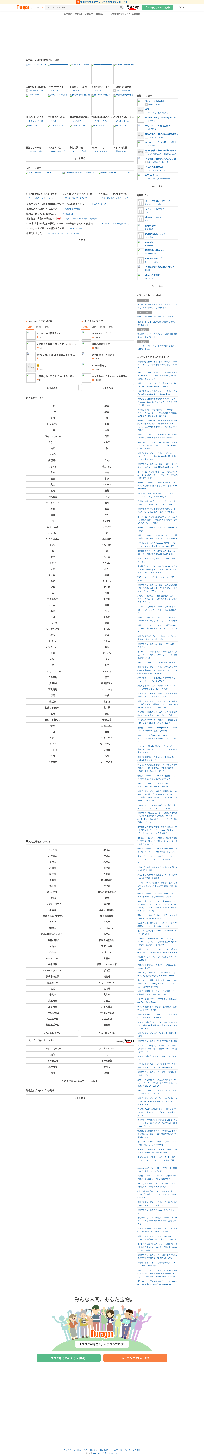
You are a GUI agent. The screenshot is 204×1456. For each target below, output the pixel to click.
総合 (47, 326)
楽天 (107, 677)
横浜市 (107, 849)
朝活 (107, 502)
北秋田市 (52, 1000)
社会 (53, 514)
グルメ (107, 496)
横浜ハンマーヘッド (107, 964)
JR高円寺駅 (53, 1012)
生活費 (52, 701)
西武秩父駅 (52, 892)
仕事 (53, 430)
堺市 (107, 898)
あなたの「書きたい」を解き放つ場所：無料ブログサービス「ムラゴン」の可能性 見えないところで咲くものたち (157, 598)
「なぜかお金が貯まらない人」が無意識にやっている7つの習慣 (123, 87)
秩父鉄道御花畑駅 (107, 892)
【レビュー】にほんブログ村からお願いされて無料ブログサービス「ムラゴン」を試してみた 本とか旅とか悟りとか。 (157, 840)
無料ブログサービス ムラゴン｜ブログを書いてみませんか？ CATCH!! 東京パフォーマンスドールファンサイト (157, 1101)
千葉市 (52, 994)
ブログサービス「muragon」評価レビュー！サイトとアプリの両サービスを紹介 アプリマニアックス (157, 738)
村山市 (52, 946)
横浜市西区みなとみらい (53, 934)
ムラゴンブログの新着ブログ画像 (42, 59)
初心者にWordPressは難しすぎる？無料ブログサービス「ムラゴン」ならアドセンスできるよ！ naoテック (157, 1112)
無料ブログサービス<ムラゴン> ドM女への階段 (156, 662)
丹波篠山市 (52, 982)
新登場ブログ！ (144, 195)
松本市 (52, 952)
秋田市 (52, 867)
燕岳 (53, 988)
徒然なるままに (53, 707)
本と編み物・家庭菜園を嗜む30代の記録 (161, 266)
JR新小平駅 (53, 940)
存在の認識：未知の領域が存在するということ (161, 150)
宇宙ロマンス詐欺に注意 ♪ (80, 87)
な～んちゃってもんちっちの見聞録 (110, 376)
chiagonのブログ (153, 217)
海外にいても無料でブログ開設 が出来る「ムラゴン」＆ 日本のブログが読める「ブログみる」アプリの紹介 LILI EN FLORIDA (157, 1082)
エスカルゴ (52, 599)
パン (107, 659)
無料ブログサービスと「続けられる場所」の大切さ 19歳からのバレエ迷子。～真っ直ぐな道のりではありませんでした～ (157, 375)
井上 (53, 731)
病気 (53, 1072)
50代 (106, 406)
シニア (52, 412)
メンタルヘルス (107, 1048)
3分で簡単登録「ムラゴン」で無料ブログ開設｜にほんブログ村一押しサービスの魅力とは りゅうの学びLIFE (157, 1194)
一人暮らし (52, 683)
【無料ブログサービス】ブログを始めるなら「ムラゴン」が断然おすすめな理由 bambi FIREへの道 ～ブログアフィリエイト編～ (157, 569)
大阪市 (107, 855)
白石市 (107, 958)
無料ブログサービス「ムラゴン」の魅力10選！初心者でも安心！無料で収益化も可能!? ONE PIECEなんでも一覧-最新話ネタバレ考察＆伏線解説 (157, 1273)
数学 (107, 665)
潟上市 (52, 886)
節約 (107, 713)
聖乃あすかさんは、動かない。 (41, 213)
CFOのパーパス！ (35, 117)
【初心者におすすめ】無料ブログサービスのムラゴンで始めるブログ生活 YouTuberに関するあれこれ (157, 1220)
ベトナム (106, 952)
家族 (107, 478)
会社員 (107, 749)
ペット (52, 737)
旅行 (107, 430)
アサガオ (52, 761)
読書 (107, 472)
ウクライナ (52, 922)
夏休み (107, 629)
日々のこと (52, 424)
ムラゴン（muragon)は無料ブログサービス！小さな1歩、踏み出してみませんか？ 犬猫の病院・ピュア (157, 885)
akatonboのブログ (101, 333)
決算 (53, 653)
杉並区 (107, 1000)
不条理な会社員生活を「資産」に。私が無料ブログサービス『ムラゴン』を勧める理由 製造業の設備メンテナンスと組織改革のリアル (157, 412)
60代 (106, 412)
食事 (53, 556)
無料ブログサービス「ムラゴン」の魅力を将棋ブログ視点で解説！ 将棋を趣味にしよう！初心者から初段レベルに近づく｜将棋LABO (157, 704)
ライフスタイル (53, 436)
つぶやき (52, 466)
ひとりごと (52, 526)
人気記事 (89, 13)
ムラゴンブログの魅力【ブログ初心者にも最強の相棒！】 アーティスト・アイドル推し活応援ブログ (157, 609)
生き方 (107, 701)
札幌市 (107, 861)
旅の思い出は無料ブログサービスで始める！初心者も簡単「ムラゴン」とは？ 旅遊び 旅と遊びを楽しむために (157, 1133)
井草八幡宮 (106, 1006)
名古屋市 (52, 855)
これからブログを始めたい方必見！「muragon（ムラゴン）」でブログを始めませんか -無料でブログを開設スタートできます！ (156, 941)
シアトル (52, 898)
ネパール (52, 641)
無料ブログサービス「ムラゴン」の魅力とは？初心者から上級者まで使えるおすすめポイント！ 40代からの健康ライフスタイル (157, 670)
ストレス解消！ (121, 147)
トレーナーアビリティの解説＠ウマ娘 (45, 228)
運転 (53, 713)
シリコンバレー (107, 982)
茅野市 (52, 928)
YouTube (107, 544)
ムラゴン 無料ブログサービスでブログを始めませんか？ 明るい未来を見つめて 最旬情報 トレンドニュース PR (157, 1025)
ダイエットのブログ (154, 208)
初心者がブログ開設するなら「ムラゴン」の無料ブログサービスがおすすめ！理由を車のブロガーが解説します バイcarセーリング (157, 767)
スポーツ (106, 580)
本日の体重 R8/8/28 (154, 166)
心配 (107, 568)
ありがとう (106, 761)
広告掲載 (136, 1450)
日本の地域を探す (107, 1033)
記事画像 (68, 13)
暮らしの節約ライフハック (157, 200)
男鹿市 (52, 880)
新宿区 (107, 970)
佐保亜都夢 (150, 225)
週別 (38, 326)
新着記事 (79, 13)
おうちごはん (52, 538)
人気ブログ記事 (33, 167)
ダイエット (106, 737)
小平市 (107, 934)
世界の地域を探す (52, 1033)
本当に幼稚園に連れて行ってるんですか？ (80, 117)
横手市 (52, 873)
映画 (53, 448)
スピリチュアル (53, 671)
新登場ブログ (102, 13)
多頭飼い (52, 460)
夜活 (53, 635)
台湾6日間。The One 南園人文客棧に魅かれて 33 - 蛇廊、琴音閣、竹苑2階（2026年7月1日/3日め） (57, 354)
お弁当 (107, 442)
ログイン (179, 7)
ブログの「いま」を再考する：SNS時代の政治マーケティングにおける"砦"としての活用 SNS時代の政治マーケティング (157, 445)
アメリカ (52, 849)
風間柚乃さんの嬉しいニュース (41, 208)
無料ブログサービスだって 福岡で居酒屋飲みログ (157, 1040)
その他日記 (106, 1060)
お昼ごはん (106, 725)
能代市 (107, 867)
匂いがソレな (98, 147)
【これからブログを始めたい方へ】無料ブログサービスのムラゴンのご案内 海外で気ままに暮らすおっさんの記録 (157, 1247)
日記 (53, 406)
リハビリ (52, 623)
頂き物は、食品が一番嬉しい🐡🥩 (43, 218)
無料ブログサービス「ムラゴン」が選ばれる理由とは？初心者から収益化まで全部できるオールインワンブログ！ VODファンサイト (157, 587)
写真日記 (52, 689)
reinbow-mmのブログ (155, 258)
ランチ (52, 544)
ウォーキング (107, 743)
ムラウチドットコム (72, 1450)
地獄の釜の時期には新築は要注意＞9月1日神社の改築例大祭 (161, 133)
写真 (53, 586)
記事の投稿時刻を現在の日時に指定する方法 (155, 316)
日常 (107, 436)
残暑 (107, 592)
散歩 (107, 424)
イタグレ (106, 520)
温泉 (53, 580)
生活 (53, 418)
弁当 (53, 617)
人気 (85, 326)
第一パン (106, 653)
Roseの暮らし (99, 365)
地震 (53, 478)
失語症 (107, 617)
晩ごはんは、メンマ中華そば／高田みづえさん (122, 194)
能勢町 (107, 976)
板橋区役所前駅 (107, 910)
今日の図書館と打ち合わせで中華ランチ (46, 194)
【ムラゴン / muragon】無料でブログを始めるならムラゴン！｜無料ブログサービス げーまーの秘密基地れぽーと (157, 654)
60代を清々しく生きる (103, 354)
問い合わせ (125, 1450)
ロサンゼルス (107, 928)
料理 (107, 647)
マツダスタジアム (53, 904)
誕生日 (107, 599)
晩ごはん (106, 466)
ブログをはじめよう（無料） (69, 1358)
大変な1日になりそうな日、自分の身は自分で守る (87, 194)
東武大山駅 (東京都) (53, 916)
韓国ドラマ (106, 683)
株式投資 (52, 496)
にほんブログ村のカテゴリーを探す (80, 1081)
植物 (53, 490)
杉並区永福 (52, 1018)
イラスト (52, 574)
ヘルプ (115, 1450)
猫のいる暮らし (53, 719)
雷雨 (107, 623)
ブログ (107, 460)
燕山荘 (107, 988)
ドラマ (52, 562)
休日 (53, 755)
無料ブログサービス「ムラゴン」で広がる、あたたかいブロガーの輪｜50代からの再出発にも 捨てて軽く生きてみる (157, 456)
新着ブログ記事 (144, 95)
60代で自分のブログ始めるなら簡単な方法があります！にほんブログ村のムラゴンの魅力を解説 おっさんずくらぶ (157, 1122)
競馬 (53, 695)
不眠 (53, 611)
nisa (107, 514)
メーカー (52, 605)
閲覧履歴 (136, 13)
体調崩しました (34, 233)
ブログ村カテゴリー (120, 13)
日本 (53, 568)
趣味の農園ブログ (101, 344)
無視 (107, 731)
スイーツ (106, 484)
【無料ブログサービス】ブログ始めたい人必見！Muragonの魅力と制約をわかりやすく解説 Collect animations (157, 485)
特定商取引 (105, 1450)
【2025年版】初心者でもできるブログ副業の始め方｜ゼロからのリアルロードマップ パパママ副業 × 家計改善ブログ (157, 474)
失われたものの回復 (36, 87)
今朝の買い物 (76, 147)
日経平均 (52, 677)
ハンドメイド (52, 502)
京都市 (52, 861)
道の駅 (107, 707)
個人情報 (94, 1450)
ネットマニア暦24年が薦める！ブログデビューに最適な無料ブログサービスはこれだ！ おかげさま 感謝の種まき (157, 749)
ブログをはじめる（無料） (157, 7)
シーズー (106, 526)
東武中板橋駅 (107, 916)
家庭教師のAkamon (154, 250)
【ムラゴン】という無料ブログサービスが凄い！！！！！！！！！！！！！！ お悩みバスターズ (157, 859)
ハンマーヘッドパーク (53, 970)
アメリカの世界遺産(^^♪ (49, 333)
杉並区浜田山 (52, 1024)
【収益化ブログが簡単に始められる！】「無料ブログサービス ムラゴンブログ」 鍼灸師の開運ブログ (157, 1160)
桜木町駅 (52, 964)
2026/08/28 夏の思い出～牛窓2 (101, 117)
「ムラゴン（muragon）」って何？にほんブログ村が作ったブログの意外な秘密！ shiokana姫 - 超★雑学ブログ (157, 1048)
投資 (107, 508)
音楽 (53, 472)
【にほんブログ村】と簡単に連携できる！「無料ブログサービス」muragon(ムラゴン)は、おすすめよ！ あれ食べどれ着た (157, 983)
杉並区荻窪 (106, 1018)
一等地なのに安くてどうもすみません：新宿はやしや (57, 376)
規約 (85, 1450)
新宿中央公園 (52, 976)
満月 (107, 605)
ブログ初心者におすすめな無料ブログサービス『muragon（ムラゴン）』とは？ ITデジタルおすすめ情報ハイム (157, 401)
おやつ (52, 659)
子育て (107, 1066)
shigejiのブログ (152, 274)
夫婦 (107, 635)
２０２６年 (106, 689)
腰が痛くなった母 (56, 117)
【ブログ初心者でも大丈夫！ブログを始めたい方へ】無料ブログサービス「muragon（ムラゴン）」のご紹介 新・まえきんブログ (157, 829)
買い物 (107, 586)
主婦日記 (52, 1066)
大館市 (107, 873)
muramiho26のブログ (155, 233)
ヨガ (107, 611)
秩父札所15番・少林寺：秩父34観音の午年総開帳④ (123, 117)
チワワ (52, 743)
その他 (52, 454)
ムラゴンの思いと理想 (135, 1358)
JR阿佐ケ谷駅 (107, 1012)
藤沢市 (107, 904)
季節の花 (106, 719)
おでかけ (106, 671)
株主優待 (106, 538)
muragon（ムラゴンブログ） (105, 1453)
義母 (107, 574)
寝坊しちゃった (33, 147)
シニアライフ (52, 629)
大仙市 (107, 994)
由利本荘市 (106, 880)
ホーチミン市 (52, 958)
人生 (53, 484)
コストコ (52, 749)
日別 (30, 326)
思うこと (52, 442)
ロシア (107, 922)
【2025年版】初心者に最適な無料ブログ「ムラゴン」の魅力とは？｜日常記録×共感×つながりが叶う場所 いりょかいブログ (157, 519)
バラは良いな (54, 147)
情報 (53, 725)
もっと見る (79, 158)
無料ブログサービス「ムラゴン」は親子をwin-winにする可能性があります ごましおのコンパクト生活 (157, 628)
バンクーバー (52, 647)
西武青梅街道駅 (107, 940)
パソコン (52, 532)
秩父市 (107, 886)
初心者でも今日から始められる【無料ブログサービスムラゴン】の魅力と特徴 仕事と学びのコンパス (157, 364)
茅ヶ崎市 (52, 1006)
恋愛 (107, 1072)
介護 (107, 695)
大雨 (107, 755)
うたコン (106, 562)
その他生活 (52, 1060)
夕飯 (53, 508)
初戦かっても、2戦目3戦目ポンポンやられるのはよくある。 (56, 203)
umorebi (149, 241)
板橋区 (52, 910)
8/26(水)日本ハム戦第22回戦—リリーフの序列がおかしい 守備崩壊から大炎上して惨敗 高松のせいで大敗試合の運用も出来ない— (61, 223)
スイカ (107, 556)
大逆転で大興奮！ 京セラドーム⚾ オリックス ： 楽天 (56, 344)
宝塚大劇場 (106, 946)
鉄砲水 (107, 641)
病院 (107, 490)
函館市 (107, 1024)
